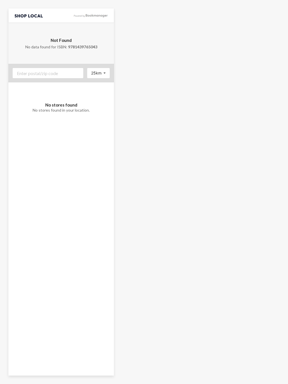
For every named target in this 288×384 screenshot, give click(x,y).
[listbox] (98, 73)
